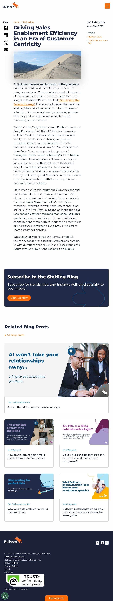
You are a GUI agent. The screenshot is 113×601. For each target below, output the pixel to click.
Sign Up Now (19, 297)
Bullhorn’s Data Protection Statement (22, 560)
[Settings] (5, 596)
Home (16, 22)
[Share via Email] (6, 50)
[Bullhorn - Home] (13, 540)
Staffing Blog (28, 22)
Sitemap (8, 572)
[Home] (11, 7)
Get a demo (56, 598)
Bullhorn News (95, 37)
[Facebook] (102, 543)
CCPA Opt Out (11, 563)
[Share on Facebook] (6, 28)
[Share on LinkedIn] (6, 35)
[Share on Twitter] (6, 43)
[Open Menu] (107, 6)
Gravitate (23, 589)
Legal (7, 569)
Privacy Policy (11, 566)
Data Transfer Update (14, 557)
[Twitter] (97, 543)
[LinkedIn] (107, 543)
